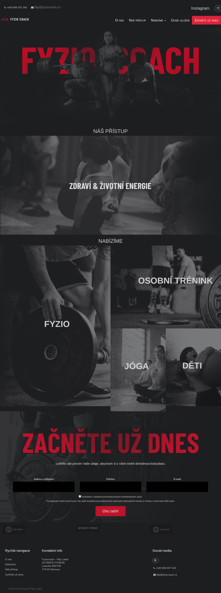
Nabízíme (10, 564)
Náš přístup (137, 20)
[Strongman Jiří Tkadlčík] (14, 529)
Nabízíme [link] (157, 20)
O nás (119, 20)
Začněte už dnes (206, 20)
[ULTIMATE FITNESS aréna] (88, 528)
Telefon (110, 479)
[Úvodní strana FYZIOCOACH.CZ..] (15, 19)
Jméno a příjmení (44, 479)
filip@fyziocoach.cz (47, 7)
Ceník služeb (180, 20)
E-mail (177, 479)
